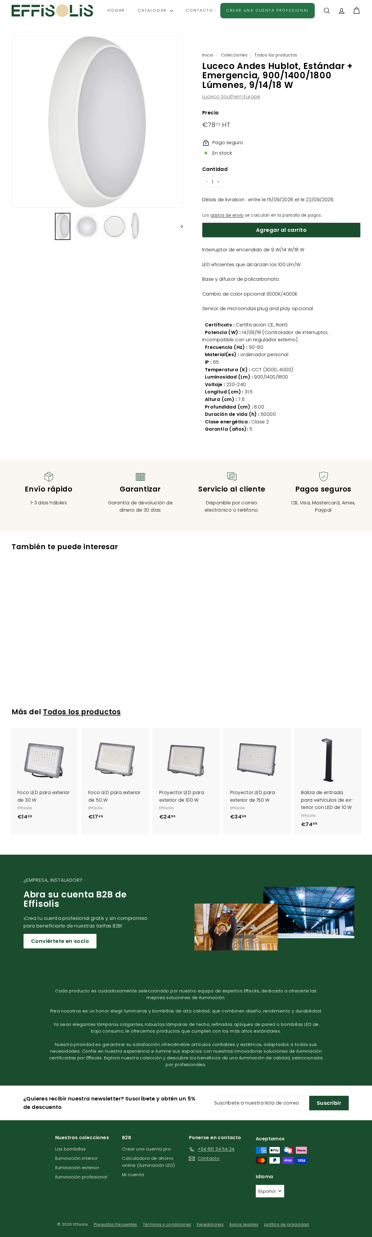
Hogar (116, 10)
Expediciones (210, 1224)
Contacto (199, 10)
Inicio (207, 55)
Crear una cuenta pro (146, 1149)
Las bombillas (70, 1149)
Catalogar (153, 10)
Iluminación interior (76, 1158)
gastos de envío (227, 215)
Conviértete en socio (60, 941)
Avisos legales (243, 1224)
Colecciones (234, 55)
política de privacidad (286, 1224)
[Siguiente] (179, 226)
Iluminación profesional (81, 1177)
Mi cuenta (133, 1174)
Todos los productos (276, 55)
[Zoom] (97, 121)
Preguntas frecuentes (115, 1224)
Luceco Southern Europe (231, 96)
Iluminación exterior (77, 1167)
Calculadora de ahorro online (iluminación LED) (148, 1161)
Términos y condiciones (167, 1224)
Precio (210, 112)
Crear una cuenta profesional (267, 10)
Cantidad (215, 169)
